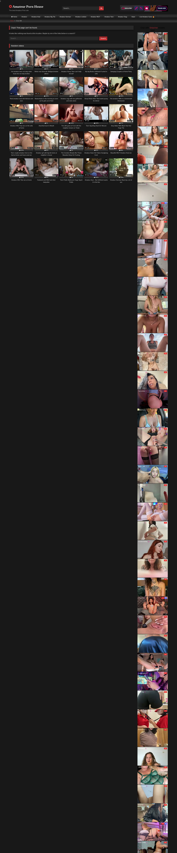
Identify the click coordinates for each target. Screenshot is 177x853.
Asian (133, 17)
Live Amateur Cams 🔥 (147, 17)
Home (15, 17)
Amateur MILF (95, 17)
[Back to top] (170, 847)
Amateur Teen (109, 17)
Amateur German (65, 17)
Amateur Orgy (122, 17)
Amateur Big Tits (50, 17)
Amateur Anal (35, 17)
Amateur (24, 17)
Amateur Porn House (27, 6)
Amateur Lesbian (80, 17)
